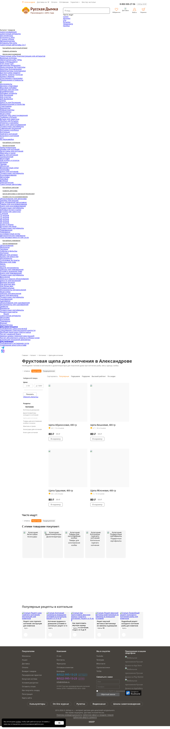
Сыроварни (5, 301)
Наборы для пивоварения (11, 269)
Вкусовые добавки (8, 87)
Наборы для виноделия (10, 293)
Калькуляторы (6, 325)
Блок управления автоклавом (13, 202)
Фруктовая (5, 158)
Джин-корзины (6, 67)
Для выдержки (6, 98)
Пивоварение (6, 230)
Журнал (3, 323)
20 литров (4, 219)
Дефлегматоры (6, 71)
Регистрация (27, 694)
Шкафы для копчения (9, 149)
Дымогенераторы (8, 147)
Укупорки (4, 253)
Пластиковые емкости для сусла (14, 237)
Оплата (54, 2)
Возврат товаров (29, 671)
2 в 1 (2, 137)
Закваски (4, 306)
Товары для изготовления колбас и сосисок (32, 422)
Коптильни (5, 132)
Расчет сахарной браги (10, 334)
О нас (59, 656)
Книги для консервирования (13, 206)
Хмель (3, 264)
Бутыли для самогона (9, 119)
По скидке (111, 376)
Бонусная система (29, 679)
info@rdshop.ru (63, 682)
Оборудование (6, 245)
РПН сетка (4, 63)
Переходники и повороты (11, 80)
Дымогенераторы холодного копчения (30, 414)
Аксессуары (5, 113)
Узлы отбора (6, 61)
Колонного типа (7, 37)
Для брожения (6, 95)
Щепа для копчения (9, 155)
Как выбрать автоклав (11, 187)
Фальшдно (16, 65)
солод (65, 16)
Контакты (61, 660)
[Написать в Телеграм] (2, 348)
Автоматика (5, 65)
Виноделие (5, 277)
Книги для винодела (9, 295)
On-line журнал (61, 703)
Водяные (4, 180)
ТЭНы (19, 59)
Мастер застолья (89, 2)
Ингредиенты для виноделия (13, 289)
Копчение (42, 355)
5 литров (4, 213)
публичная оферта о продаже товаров (98, 715)
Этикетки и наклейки (9, 122)
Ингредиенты (6, 84)
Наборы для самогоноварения (14, 115)
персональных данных (123, 691)
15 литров (4, 217)
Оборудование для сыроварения (15, 302)
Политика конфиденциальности (69, 715)
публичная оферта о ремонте (85, 717)
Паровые (4, 179)
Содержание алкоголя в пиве (13, 345)
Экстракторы (19, 67)
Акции (6, 313)
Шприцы (4, 162)
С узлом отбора (7, 39)
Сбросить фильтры (30, 397)
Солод (3, 265)
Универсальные (7, 288)
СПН (12, 63)
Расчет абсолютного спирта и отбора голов (19, 337)
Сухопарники (20, 71)
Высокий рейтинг (99, 376)
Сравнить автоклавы (10, 191)
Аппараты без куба (8, 43)
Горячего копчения (8, 134)
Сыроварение (6, 299)
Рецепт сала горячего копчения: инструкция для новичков (32, 623)
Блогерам (61, 671)
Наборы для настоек (9, 89)
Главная (25, 355)
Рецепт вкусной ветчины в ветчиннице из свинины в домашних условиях (107, 624)
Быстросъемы (6, 72)
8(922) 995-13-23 (67, 674)
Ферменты (4, 308)
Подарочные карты (8, 312)
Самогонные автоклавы (10, 184)
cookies (18, 722)
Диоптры (4, 69)
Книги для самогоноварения (13, 124)
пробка (66, 25)
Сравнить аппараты (10, 51)
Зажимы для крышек (9, 200)
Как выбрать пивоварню (11, 240)
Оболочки (4, 166)
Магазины (26, 656)
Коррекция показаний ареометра (15, 339)
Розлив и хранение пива (11, 271)
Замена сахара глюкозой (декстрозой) (17, 336)
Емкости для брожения (10, 102)
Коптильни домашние (31, 410)
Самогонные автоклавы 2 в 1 (13, 44)
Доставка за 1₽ (43, 2)
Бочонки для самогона (10, 211)
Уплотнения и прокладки (11, 78)
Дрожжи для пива (8, 262)
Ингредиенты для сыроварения (14, 304)
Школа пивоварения (10, 243)
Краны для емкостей (9, 256)
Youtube (99, 656)
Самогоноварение (8, 32)
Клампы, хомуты (7, 74)
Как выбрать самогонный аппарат (15, 48)
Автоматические (7, 41)
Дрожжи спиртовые (9, 86)
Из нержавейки (7, 139)
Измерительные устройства (12, 104)
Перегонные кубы (8, 56)
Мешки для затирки (9, 254)
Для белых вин (6, 286)
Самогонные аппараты (10, 33)
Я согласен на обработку (114, 691)
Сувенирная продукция (10, 128)
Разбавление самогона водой (13, 328)
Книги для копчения (9, 171)
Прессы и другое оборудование (14, 278)
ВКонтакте (100, 663)
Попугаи (19, 74)
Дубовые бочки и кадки (10, 209)
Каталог (33, 355)
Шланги (16, 72)
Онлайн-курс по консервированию (15, 197)
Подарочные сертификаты (12, 126)
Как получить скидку (31, 690)
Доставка (26, 663)
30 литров (4, 221)
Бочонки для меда (8, 226)
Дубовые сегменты (8, 93)
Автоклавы (5, 177)
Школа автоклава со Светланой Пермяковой (18, 194)
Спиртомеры (6, 106)
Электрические (7, 182)
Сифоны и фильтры (8, 251)
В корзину (56, 439)
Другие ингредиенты (9, 267)
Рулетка (81, 703)
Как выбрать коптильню (11, 142)
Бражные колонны (8, 58)
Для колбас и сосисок (9, 160)
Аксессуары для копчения (11, 151)
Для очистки (5, 97)
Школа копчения (9, 145)
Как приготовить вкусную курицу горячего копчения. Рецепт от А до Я (80, 626)
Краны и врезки (7, 76)
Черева (3, 164)
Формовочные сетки (9, 167)
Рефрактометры (7, 110)
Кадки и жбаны (7, 224)
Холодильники (15, 69)
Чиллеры (4, 249)
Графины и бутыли (8, 117)
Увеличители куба (8, 59)
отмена (27, 371)
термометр (68, 24)
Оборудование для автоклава (13, 198)
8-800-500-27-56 (127, 4)
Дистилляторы (6, 35)
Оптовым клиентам (65, 667)
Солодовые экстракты (10, 260)
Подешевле (75, 376)
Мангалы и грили (7, 153)
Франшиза (61, 663)
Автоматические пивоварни (12, 235)
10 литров (4, 215)
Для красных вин (7, 284)
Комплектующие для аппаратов (31, 56)
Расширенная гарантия (32, 675)
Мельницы (5, 247)
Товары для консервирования (13, 204)
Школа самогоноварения (12, 54)
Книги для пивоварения (11, 273)
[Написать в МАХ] (2, 352)
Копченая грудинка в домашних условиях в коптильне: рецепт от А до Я (57, 624)
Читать (26, 635)
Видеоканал (99, 703)
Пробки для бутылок (9, 121)
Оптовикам (63, 2)
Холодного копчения (9, 135)
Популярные (64, 376)
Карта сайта (27, 698)
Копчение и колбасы (9, 130)
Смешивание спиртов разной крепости (18, 330)
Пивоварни (5, 232)
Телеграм (100, 660)
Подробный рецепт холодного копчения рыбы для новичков (130, 623)
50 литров (4, 222)
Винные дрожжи (7, 282)
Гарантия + (75, 2)
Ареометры (5, 108)
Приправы (4, 169)
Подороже (86, 376)
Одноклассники (103, 667)
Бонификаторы (7, 91)
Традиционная (6, 156)
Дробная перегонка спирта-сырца (15, 332)
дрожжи (66, 18)
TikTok (98, 671)
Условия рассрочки (30, 682)
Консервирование (8, 175)
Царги (14, 61)
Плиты (3, 100)
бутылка (66, 22)
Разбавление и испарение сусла (14, 343)
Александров (29, 2)
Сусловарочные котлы (10, 233)
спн (64, 20)
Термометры (5, 111)
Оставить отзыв (29, 686)
